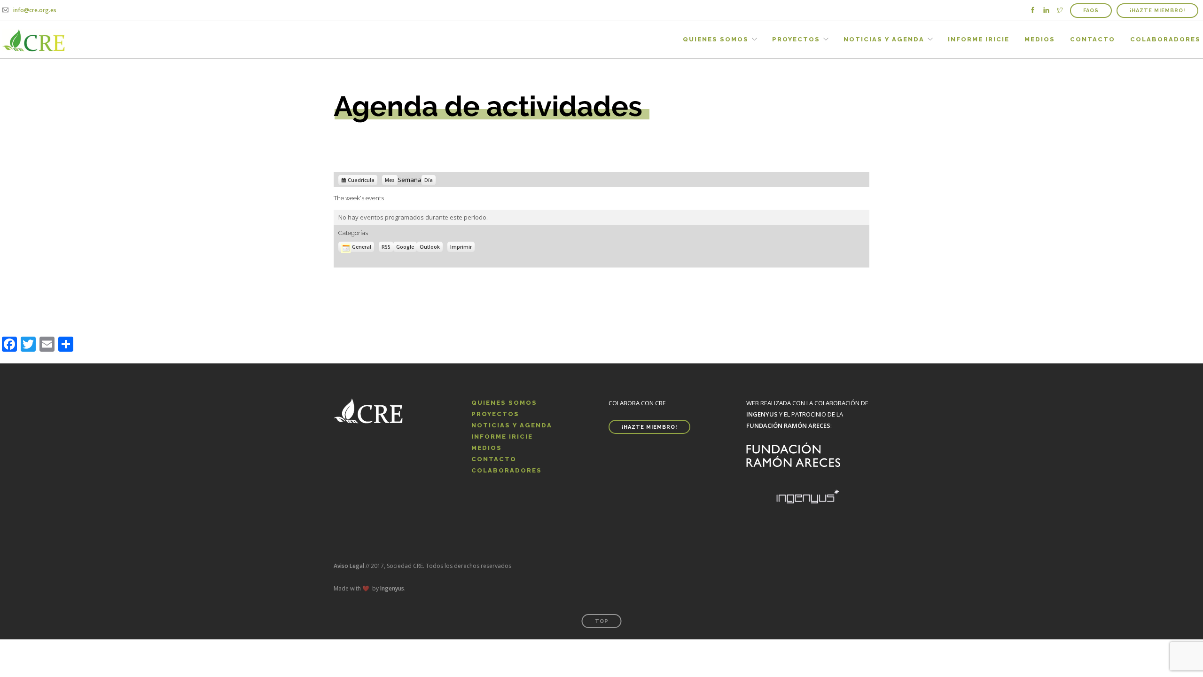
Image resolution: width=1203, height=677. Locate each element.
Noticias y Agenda (884, 39)
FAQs (1091, 11)
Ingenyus (392, 588)
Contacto (1092, 39)
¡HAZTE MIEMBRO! (1157, 11)
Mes (390, 180)
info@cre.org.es (34, 10)
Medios (1039, 39)
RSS (386, 247)
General (361, 247)
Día (428, 180)
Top (602, 621)
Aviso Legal (349, 566)
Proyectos (796, 39)
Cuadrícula (361, 180)
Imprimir (462, 246)
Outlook (431, 247)
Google (406, 247)
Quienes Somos (716, 39)
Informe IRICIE (978, 39)
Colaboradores (1165, 39)
